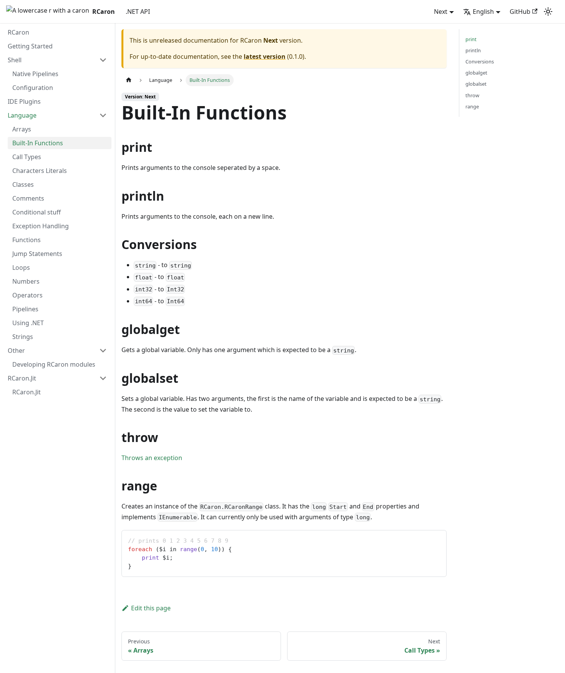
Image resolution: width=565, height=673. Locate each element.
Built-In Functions (37, 143)
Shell (15, 60)
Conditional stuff (36, 212)
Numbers (26, 281)
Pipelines (25, 309)
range (472, 106)
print (471, 39)
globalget (476, 72)
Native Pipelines (35, 74)
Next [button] (440, 11)
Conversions (479, 61)
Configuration (32, 87)
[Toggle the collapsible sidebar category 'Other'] (103, 350)
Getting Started (30, 46)
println (473, 50)
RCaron (18, 32)
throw (472, 95)
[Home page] (128, 80)
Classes (23, 184)
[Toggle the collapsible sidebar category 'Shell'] (103, 60)
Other (16, 350)
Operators (27, 295)
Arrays (21, 129)
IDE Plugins (24, 101)
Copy (434, 539)
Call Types (26, 157)
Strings (22, 336)
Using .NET (28, 323)
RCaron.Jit (22, 378)
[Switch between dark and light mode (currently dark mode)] (548, 11)
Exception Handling (40, 226)
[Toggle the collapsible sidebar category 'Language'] (103, 115)
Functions (26, 240)
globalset (476, 83)
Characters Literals (39, 170)
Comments (28, 198)
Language (22, 115)
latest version (265, 56)
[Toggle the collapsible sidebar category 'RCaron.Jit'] (103, 378)
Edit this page (151, 608)
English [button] (483, 11)
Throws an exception (151, 458)
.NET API (138, 11)
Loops (21, 267)
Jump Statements (37, 253)
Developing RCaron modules (53, 364)
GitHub (520, 11)
